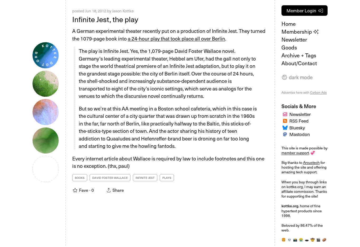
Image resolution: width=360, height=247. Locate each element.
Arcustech (311, 162)
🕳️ (307, 239)
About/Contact (299, 63)
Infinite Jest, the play (105, 19)
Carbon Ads (318, 92)
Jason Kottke (123, 11)
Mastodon (299, 134)
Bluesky (297, 127)
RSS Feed (299, 120)
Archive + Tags (298, 55)
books (80, 177)
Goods (289, 47)
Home (288, 24)
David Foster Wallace (110, 177)
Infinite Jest (145, 177)
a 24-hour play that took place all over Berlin (176, 38)
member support (295, 152)
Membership (297, 32)
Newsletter (294, 39)
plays (166, 177)
